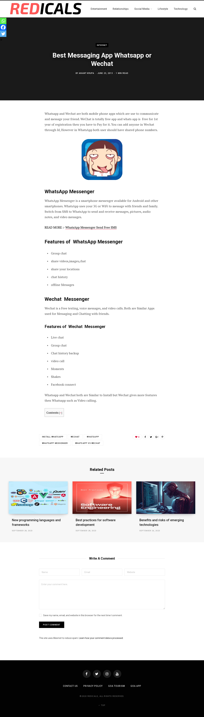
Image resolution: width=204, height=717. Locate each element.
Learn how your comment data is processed (101, 638)
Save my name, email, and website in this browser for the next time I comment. (82, 615)
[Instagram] (107, 674)
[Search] (195, 9)
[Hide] (1, 40)
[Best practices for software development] (102, 497)
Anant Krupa (86, 73)
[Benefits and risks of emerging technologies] (165, 497)
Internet (102, 45)
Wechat (75, 437)
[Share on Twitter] (150, 436)
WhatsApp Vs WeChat (87, 443)
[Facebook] (3, 27)
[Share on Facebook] (145, 436)
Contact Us (70, 686)
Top (102, 705)
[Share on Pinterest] (162, 436)
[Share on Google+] (156, 436)
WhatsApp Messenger (55, 443)
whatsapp (93, 437)
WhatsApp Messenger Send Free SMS (91, 227)
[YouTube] (117, 674)
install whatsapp (52, 437)
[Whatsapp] (3, 21)
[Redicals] (46, 9)
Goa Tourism (116, 686)
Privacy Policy (93, 686)
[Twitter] (3, 34)
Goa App (136, 686)
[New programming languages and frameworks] (38, 497)
